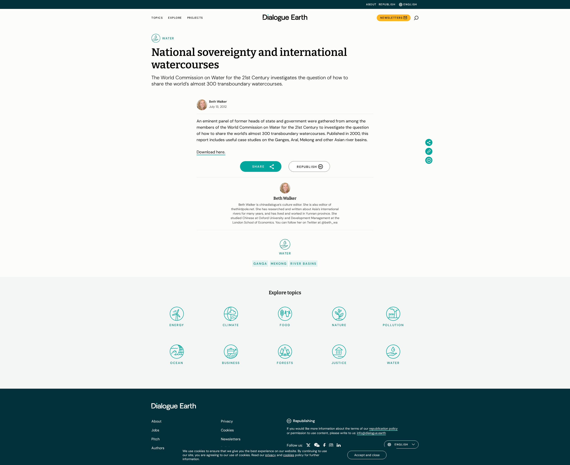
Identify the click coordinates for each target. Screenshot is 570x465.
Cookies (227, 430)
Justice (339, 363)
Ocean (176, 363)
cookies (288, 455)
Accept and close (367, 455)
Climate (231, 325)
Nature (339, 325)
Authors (157, 448)
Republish (387, 4)
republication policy (383, 428)
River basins (303, 264)
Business (231, 363)
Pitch (155, 439)
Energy (176, 325)
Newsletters (391, 18)
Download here (210, 152)
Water (393, 363)
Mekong (279, 264)
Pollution (393, 325)
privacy (270, 455)
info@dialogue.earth (371, 433)
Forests (285, 363)
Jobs (155, 430)
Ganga (260, 264)
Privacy (227, 421)
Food (285, 325)
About (371, 4)
